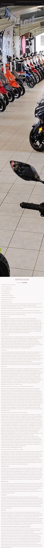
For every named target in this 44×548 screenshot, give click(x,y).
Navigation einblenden (7, 3)
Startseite (25, 282)
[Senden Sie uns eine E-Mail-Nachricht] (42, 1)
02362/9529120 (21, 1)
